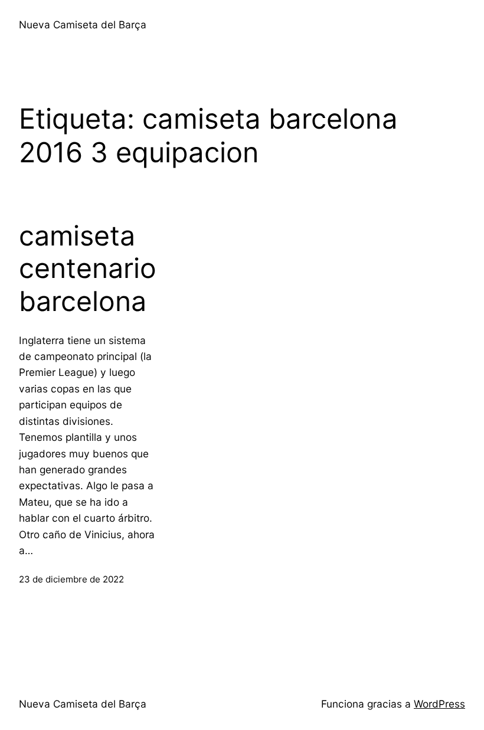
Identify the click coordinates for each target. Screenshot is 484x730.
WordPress (439, 704)
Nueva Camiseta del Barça (82, 24)
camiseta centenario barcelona (87, 268)
